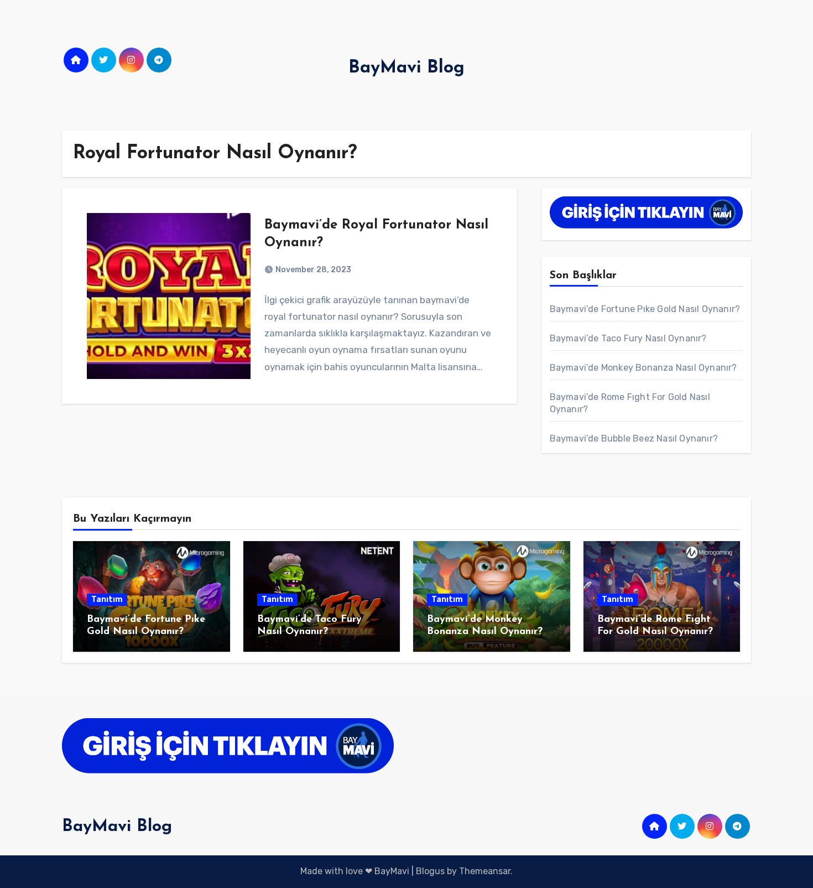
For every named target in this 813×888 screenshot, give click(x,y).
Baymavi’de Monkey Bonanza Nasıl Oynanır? (643, 367)
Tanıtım (107, 599)
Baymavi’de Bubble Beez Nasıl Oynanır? (634, 438)
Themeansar (484, 871)
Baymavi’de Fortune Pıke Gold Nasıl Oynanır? (645, 309)
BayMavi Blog (406, 68)
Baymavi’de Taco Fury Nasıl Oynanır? (628, 338)
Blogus (430, 871)
